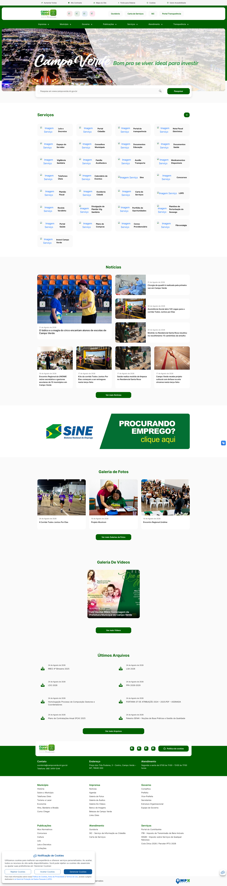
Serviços (45, 115)
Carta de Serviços (136, 14)
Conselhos (146, 789)
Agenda (92, 792)
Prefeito (144, 792)
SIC (152, 14)
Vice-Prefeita (147, 796)
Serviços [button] (131, 24)
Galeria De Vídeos (97, 804)
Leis (39, 841)
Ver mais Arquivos (113, 731)
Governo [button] (86, 24)
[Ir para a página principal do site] (48, 13)
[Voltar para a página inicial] (55, 748)
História (40, 789)
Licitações (41, 848)
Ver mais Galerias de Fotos (113, 537)
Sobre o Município (45, 792)
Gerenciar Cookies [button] (78, 872)
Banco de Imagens (97, 808)
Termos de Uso (72, 877)
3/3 (105, 279)
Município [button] (64, 24)
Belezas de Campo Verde (100, 811)
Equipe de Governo (150, 808)
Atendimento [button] (154, 24)
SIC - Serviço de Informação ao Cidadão (107, 833)
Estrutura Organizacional (152, 804)
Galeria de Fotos (96, 796)
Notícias (93, 789)
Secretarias (146, 800)
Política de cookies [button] (175, 748)
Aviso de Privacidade (56, 877)
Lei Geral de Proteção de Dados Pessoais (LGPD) (33, 879)
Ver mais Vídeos (113, 630)
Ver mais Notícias (113, 395)
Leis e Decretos (44, 844)
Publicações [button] (108, 24)
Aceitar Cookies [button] (47, 872)
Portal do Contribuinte (151, 829)
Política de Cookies (40, 877)
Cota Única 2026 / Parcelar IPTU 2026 (158, 843)
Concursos (42, 833)
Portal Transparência (171, 14)
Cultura (40, 837)
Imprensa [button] (42, 24)
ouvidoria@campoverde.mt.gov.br (52, 765)
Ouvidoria (115, 14)
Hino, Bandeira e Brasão (48, 808)
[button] (151, 3)
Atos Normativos (44, 829)
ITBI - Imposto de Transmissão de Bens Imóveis (162, 833)
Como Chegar (43, 811)
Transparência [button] (179, 24)
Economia (41, 804)
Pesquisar (178, 91)
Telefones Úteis (44, 796)
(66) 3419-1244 (53, 768)
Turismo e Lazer (44, 800)
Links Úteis (94, 815)
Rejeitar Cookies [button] (18, 872)
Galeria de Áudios (97, 800)
